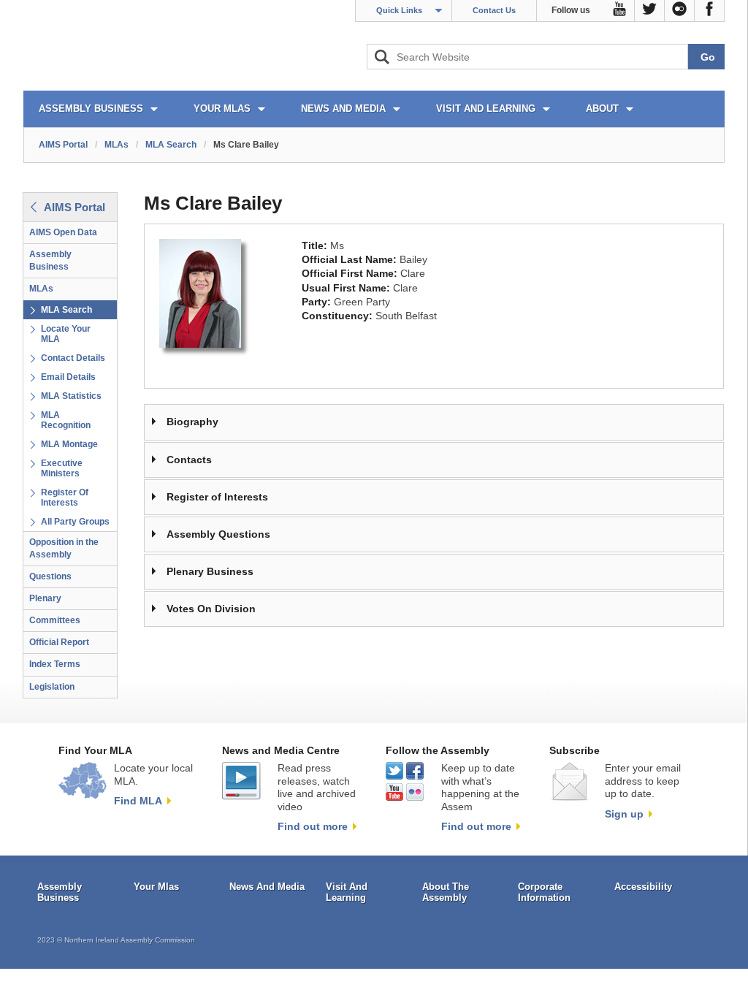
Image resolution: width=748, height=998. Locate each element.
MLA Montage (69, 444)
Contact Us (494, 10)
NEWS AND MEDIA (343, 108)
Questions (50, 576)
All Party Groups (75, 522)
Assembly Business (50, 260)
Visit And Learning (346, 892)
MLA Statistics (71, 396)
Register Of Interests (64, 497)
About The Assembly (445, 892)
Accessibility (643, 886)
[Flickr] (680, 11)
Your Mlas (156, 886)
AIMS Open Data (63, 232)
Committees (54, 620)
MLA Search (170, 145)
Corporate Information (544, 892)
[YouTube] (620, 11)
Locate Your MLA (66, 334)
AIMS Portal (63, 145)
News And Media (267, 886)
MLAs (116, 145)
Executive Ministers (62, 468)
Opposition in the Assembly (64, 548)
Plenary (45, 598)
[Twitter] (650, 11)
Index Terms (54, 664)
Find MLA (138, 801)
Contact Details (73, 358)
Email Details (68, 377)
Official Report (59, 642)
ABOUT (602, 108)
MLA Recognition (66, 420)
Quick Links (399, 10)
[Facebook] (710, 11)
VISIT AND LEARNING (485, 108)
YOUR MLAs (222, 108)
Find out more (313, 826)
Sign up (624, 814)
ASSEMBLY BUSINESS (91, 108)
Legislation (52, 687)
